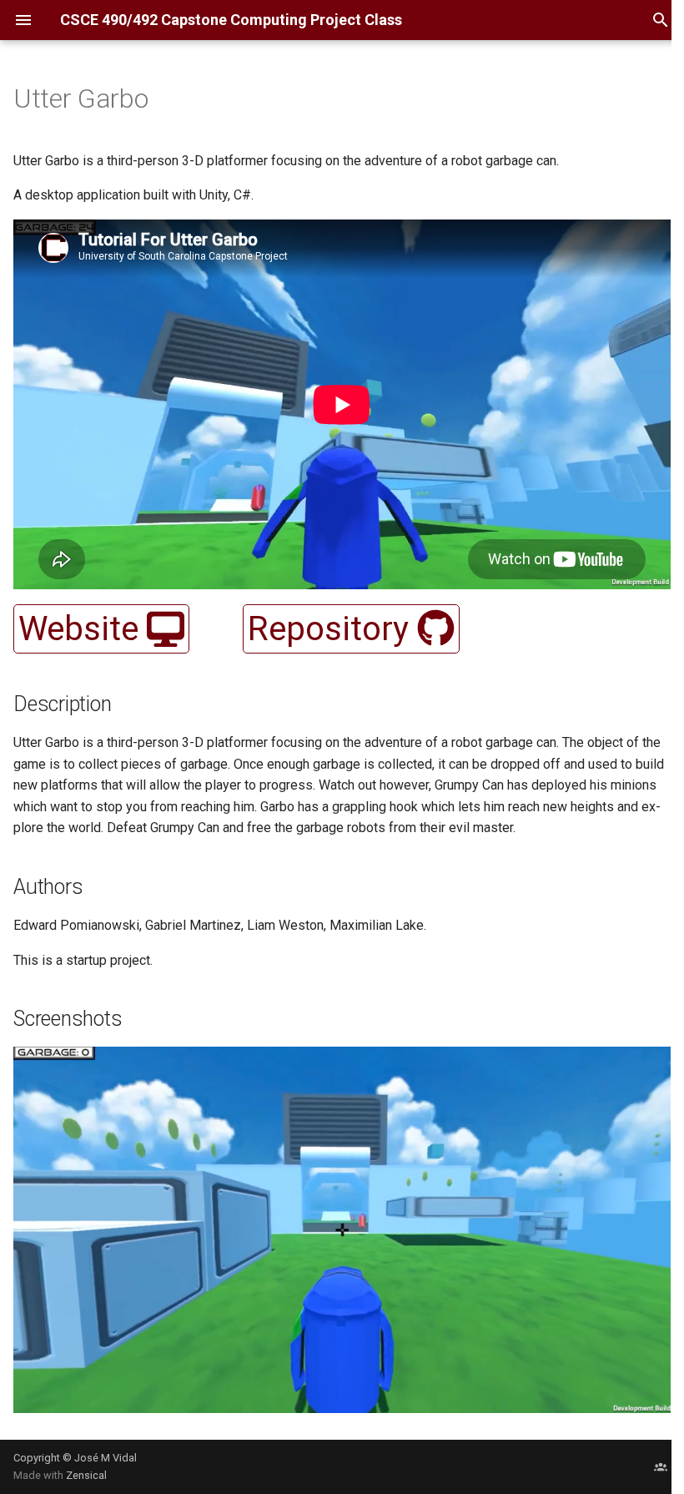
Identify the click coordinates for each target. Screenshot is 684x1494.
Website (82, 629)
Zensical (86, 1475)
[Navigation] (23, 20)
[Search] (660, 20)
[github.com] (660, 1466)
